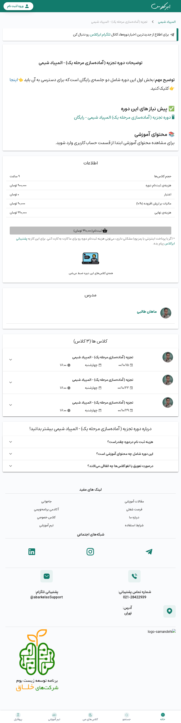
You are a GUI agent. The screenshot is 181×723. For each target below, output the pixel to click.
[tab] (160, 6)
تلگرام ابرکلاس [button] (100, 34)
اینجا (14, 79)
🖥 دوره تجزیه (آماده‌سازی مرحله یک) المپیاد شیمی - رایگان (124, 117)
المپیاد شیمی (167, 21)
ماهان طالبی (147, 312)
